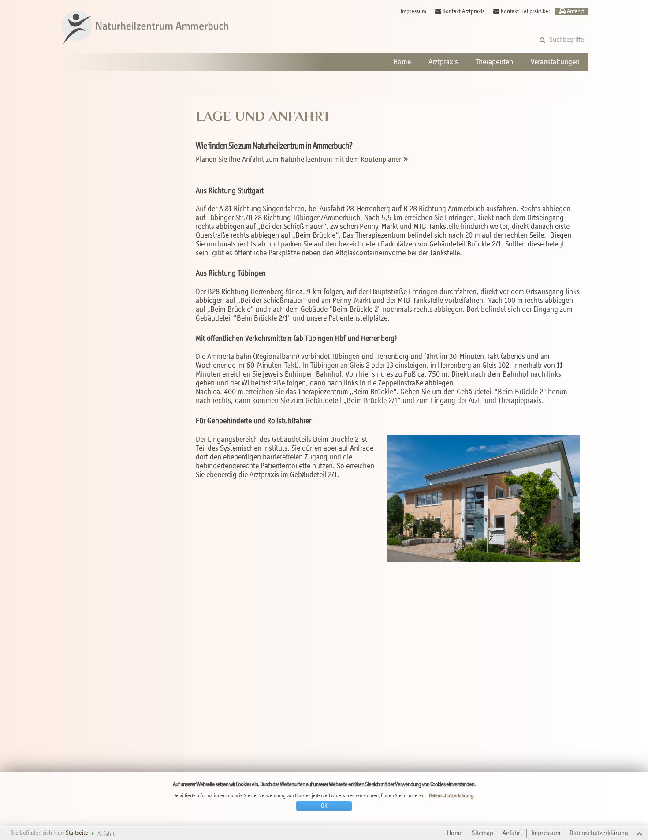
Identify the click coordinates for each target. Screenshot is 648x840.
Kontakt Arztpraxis (463, 12)
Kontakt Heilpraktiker (525, 12)
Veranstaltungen (555, 62)
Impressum (413, 12)
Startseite (77, 833)
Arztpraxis (443, 62)
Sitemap (482, 833)
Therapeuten (494, 62)
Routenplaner (381, 160)
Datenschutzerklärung (599, 833)
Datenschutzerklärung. (452, 796)
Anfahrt (575, 12)
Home (402, 62)
